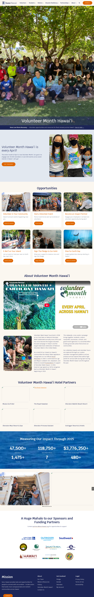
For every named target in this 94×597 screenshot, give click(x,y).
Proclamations (49, 363)
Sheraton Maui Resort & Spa (13, 426)
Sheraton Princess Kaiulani (43, 426)
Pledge (58, 579)
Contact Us (41, 590)
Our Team (41, 579)
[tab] (45, 506)
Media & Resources (43, 582)
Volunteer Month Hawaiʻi (45, 587)
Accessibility (79, 584)
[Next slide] (93, 488)
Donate (87, 3)
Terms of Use (79, 582)
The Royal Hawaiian (41, 404)
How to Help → (79, 127)
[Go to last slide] (1, 488)
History (40, 584)
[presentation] (16, 394)
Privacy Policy (79, 579)
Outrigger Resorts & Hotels (74, 426)
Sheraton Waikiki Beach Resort (76, 404)
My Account (60, 587)
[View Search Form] (79, 3)
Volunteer (59, 584)
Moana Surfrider (8, 404)
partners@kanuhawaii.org (41, 526)
